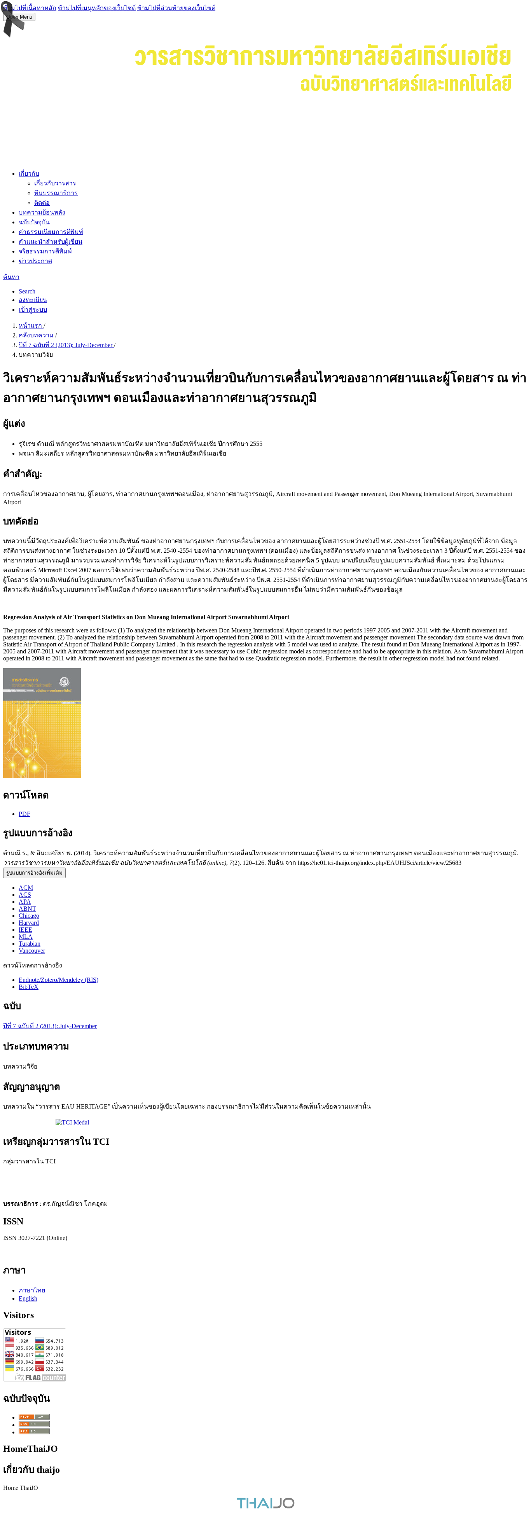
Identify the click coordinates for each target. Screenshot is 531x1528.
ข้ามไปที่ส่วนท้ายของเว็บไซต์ (176, 8)
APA (25, 901)
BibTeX (28, 986)
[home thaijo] (265, 1506)
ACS (25, 894)
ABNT (27, 908)
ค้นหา (11, 277)
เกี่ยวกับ (29, 173)
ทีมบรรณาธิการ (56, 193)
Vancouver (32, 950)
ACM (26, 887)
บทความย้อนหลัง (42, 212)
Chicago (29, 915)
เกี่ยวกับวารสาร (55, 183)
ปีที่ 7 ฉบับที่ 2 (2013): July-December (66, 345)
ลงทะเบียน (33, 300)
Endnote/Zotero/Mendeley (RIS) (58, 979)
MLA (26, 936)
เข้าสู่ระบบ (33, 309)
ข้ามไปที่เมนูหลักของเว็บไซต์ (97, 8)
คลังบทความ (37, 335)
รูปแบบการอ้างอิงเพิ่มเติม (34, 873)
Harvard (29, 922)
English (28, 1298)
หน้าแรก (31, 325)
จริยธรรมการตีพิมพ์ (45, 251)
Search (27, 291)
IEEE (25, 929)
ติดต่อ (42, 202)
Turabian (29, 943)
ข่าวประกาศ (35, 261)
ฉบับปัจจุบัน (34, 222)
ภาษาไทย (32, 1290)
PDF (24, 813)
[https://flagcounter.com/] (34, 1379)
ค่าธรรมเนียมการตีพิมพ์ (51, 232)
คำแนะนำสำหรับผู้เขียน (50, 241)
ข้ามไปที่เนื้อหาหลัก (29, 8)
